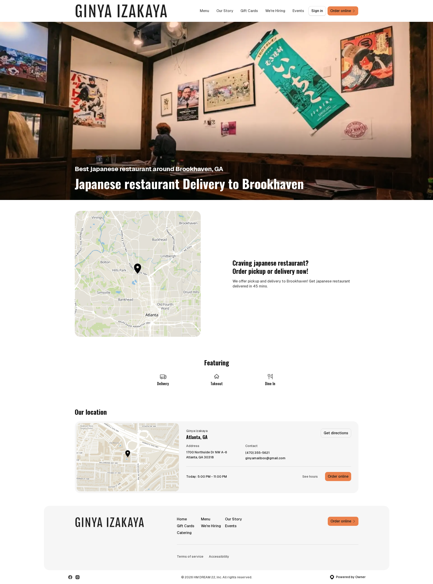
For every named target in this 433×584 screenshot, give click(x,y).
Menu (204, 10)
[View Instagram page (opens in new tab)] (77, 577)
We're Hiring (275, 10)
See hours (310, 476)
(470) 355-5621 (257, 453)
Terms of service (190, 556)
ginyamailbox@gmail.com (265, 458)
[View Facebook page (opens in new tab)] (70, 577)
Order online (338, 476)
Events (298, 10)
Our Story (224, 10)
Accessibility (219, 556)
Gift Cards (249, 10)
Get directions (336, 433)
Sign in (317, 10)
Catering (184, 532)
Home (182, 519)
